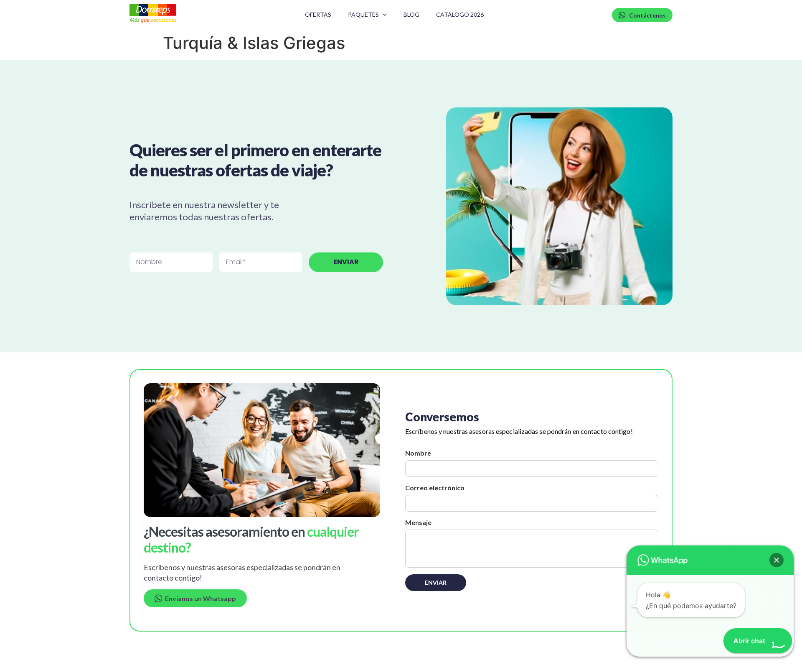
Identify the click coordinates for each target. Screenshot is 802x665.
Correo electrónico (434, 488)
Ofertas (318, 14)
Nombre (418, 453)
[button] (776, 560)
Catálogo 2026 (460, 14)
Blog (411, 14)
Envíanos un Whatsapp (199, 598)
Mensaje (418, 522)
